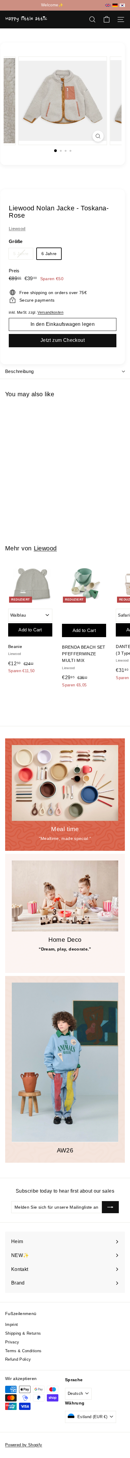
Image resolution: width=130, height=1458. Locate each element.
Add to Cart (30, 475)
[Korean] (122, 5)
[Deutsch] (115, 5)
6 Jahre (49, 253)
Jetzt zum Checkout (63, 340)
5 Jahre (23, 255)
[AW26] (65, 1062)
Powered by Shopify (23, 1445)
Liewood (17, 228)
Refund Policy (18, 1359)
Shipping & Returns (23, 1333)
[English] (107, 5)
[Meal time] (65, 783)
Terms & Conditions (23, 1351)
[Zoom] (97, 136)
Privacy (12, 1342)
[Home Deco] (65, 896)
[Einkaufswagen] (106, 19)
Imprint (11, 1324)
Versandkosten (50, 312)
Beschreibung (19, 371)
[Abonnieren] (110, 1207)
